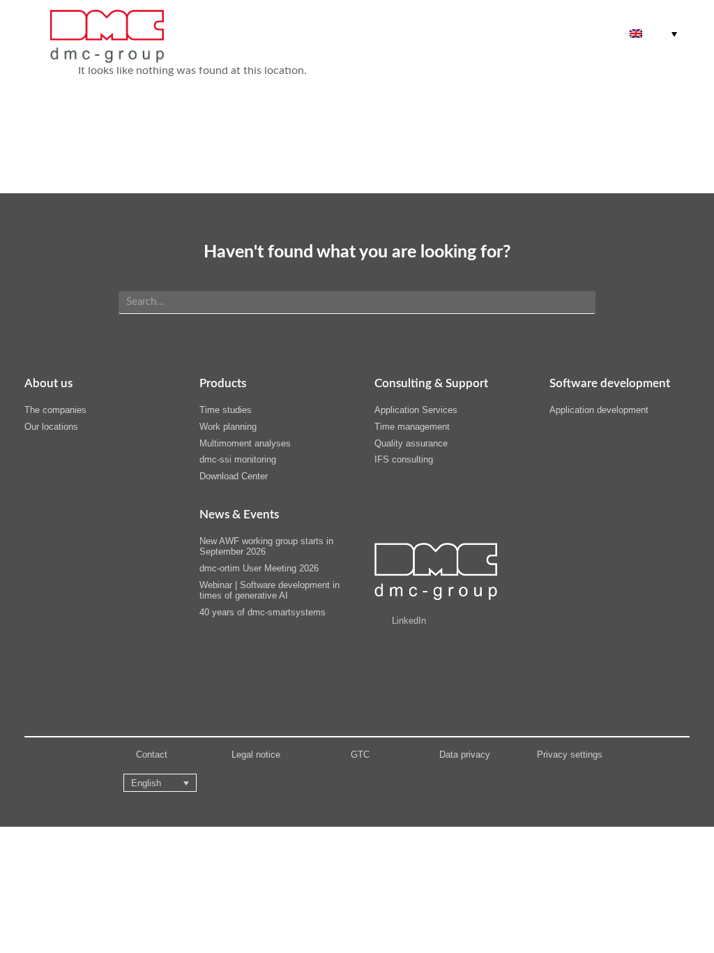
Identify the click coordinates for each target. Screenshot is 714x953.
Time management (412, 426)
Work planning (228, 426)
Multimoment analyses (245, 443)
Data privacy (464, 754)
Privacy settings (569, 754)
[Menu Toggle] (557, 34)
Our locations (51, 426)
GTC (360, 754)
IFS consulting (403, 459)
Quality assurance (411, 443)
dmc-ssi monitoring (237, 459)
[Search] (579, 302)
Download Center (233, 476)
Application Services (415, 410)
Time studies (225, 410)
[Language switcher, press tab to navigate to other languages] (653, 33)
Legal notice (255, 754)
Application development (598, 410)
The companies (55, 410)
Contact (151, 754)
